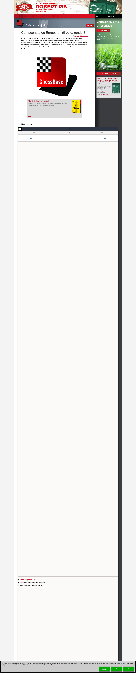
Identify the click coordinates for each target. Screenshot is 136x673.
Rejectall (116, 669)
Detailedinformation (104, 669)
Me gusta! (77, 36)
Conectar (111, 16)
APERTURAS (35, 16)
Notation (68, 132)
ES (74, 26)
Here (122, 663)
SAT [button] (43, 16)
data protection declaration (60, 664)
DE (70, 26)
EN (72, 26)
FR (76, 26)
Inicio (26, 16)
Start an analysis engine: (27, 580)
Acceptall (128, 669)
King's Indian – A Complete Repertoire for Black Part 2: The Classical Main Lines (108, 80)
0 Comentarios (84, 36)
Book (34, 132)
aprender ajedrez (55, 16)
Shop (18, 16)
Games (101, 132)
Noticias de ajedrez (37, 25)
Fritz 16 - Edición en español (38, 101)
